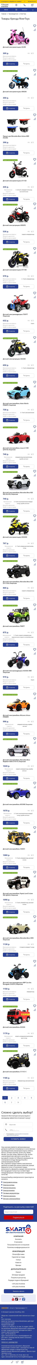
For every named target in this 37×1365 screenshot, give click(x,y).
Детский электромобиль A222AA (14, 1027)
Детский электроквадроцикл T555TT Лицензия (15, 315)
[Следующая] (11, 1102)
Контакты (18, 1239)
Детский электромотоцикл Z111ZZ (14, 181)
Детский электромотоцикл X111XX (14, 270)
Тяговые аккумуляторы (11, 1193)
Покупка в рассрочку (18, 1278)
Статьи (18, 1260)
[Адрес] (16, 5)
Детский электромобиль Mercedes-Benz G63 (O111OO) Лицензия (18, 582)
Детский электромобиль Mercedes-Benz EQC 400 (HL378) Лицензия (18, 493)
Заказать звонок (18, 1291)
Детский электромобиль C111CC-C (14, 1072)
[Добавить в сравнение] (34, 31)
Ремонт (18, 1272)
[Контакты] (25, 5)
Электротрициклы (9, 1188)
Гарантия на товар (18, 1257)
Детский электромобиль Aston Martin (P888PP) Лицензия (16, 404)
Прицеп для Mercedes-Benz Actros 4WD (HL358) (16, 137)
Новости (18, 1262)
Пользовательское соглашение (18, 1245)
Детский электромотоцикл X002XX (14, 91)
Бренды (18, 1265)
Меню (6, 9)
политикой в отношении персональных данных (17, 1134)
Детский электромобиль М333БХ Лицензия (18, 804)
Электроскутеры (8, 1185)
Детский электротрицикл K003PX (14, 225)
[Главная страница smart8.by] (6, 5)
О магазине (18, 1242)
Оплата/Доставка (18, 1254)
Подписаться (18, 1217)
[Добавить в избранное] (34, 27)
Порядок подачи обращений (18, 1280)
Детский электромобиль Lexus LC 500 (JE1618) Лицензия (16, 448)
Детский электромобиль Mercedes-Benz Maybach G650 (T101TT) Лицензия (16, 760)
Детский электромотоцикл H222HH (15, 537)
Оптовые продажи (18, 1275)
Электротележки (9, 1190)
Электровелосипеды (10, 1182)
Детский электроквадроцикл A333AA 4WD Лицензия (17, 671)
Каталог (24, 9)
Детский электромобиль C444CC (14, 849)
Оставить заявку (18, 1139)
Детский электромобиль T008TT (14, 626)
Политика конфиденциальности (18, 1247)
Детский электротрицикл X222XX (14, 359)
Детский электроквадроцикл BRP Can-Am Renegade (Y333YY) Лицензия (17, 983)
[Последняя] (18, 1102)
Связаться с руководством (9, 1342)
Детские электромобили (11, 1199)
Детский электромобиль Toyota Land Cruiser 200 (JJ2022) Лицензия (18, 894)
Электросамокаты (9, 1196)
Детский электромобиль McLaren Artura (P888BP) (16, 716)
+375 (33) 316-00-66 (18, 1284)
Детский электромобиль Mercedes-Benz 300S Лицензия (18, 939)
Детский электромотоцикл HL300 (14, 47)
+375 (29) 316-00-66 (18, 1287)
